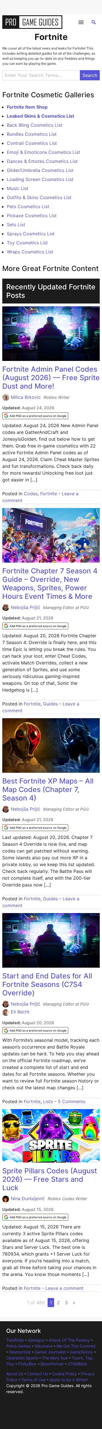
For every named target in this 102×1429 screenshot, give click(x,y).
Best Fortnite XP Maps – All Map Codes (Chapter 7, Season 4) (48, 789)
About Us (14, 1373)
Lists (48, 1101)
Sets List (16, 224)
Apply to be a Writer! (69, 1379)
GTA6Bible (77, 1363)
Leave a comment (64, 1288)
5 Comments (71, 1101)
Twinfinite (15, 1340)
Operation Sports (22, 1357)
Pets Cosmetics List (28, 206)
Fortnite (48, 493)
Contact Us (37, 1373)
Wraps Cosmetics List (30, 252)
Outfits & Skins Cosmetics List (39, 197)
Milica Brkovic (26, 397)
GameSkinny (81, 1352)
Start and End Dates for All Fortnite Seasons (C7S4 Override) (47, 984)
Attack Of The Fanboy (69, 1340)
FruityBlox (27, 1363)
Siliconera (43, 1346)
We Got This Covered (75, 1346)
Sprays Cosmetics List (31, 233)
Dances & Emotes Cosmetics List (42, 161)
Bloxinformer (52, 1363)
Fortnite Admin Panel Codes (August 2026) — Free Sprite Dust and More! (51, 377)
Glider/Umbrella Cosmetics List (40, 170)
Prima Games (18, 1346)
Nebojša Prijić (25, 607)
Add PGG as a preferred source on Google (38, 415)
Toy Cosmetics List (27, 243)
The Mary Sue (55, 1357)
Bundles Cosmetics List (32, 134)
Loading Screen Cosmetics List (40, 179)
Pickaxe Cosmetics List (32, 215)
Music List (17, 188)
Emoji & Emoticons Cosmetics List (43, 152)
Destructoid (20, 1352)
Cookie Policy (64, 1373)
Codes (31, 493)
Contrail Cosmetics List (32, 143)
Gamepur (36, 1340)
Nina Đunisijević (28, 1198)
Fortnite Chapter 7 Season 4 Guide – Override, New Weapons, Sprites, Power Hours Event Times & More (49, 584)
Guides (50, 704)
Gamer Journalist (50, 1352)
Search (89, 75)
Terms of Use (33, 1379)
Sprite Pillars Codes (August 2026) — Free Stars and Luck (49, 1179)
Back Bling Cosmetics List (34, 125)
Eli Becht (20, 1012)
